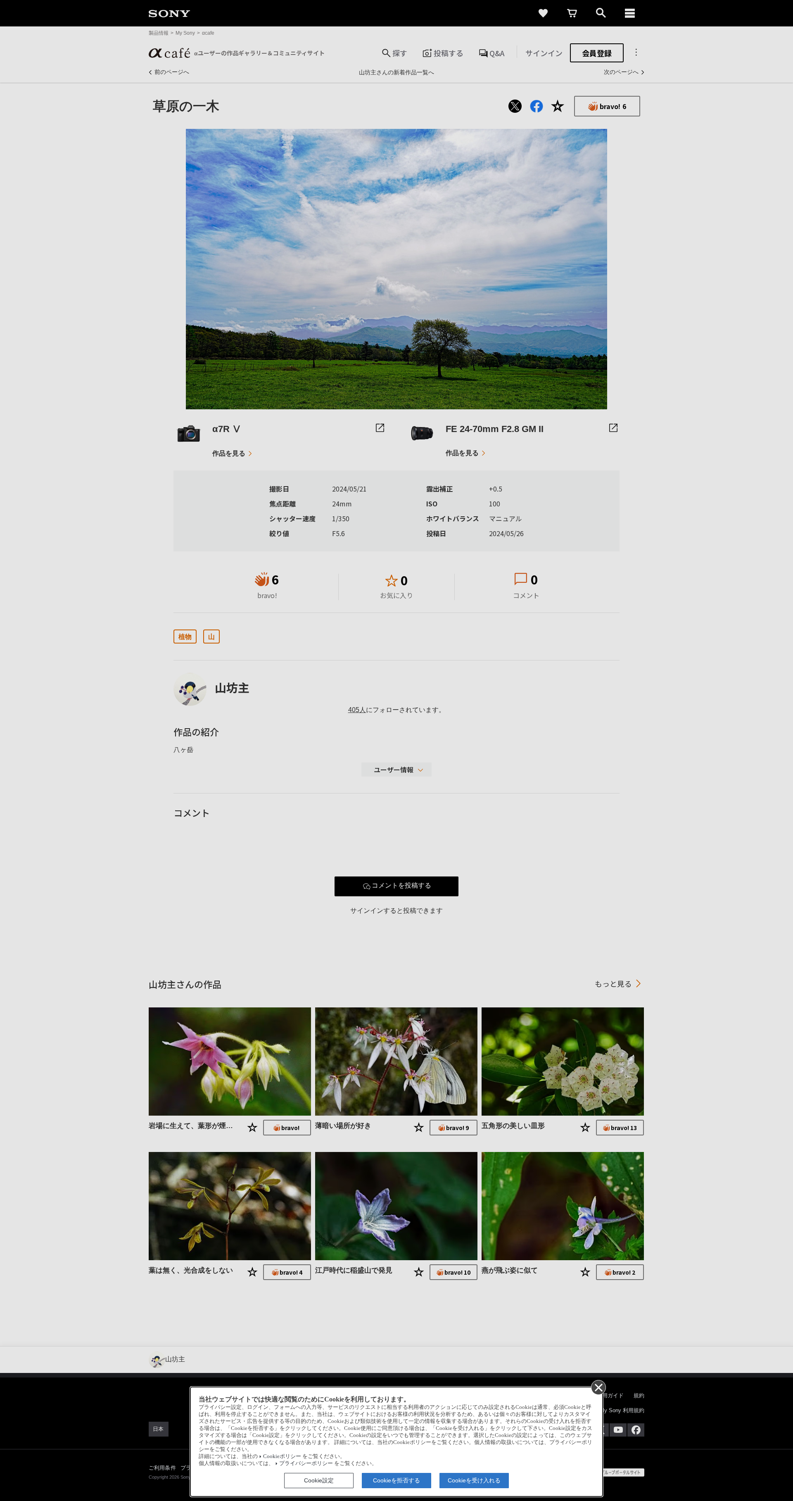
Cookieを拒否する (396, 1480)
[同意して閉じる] (598, 1387)
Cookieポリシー (282, 1456)
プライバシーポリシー (306, 1463)
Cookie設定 (319, 1480)
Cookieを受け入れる (474, 1480)
